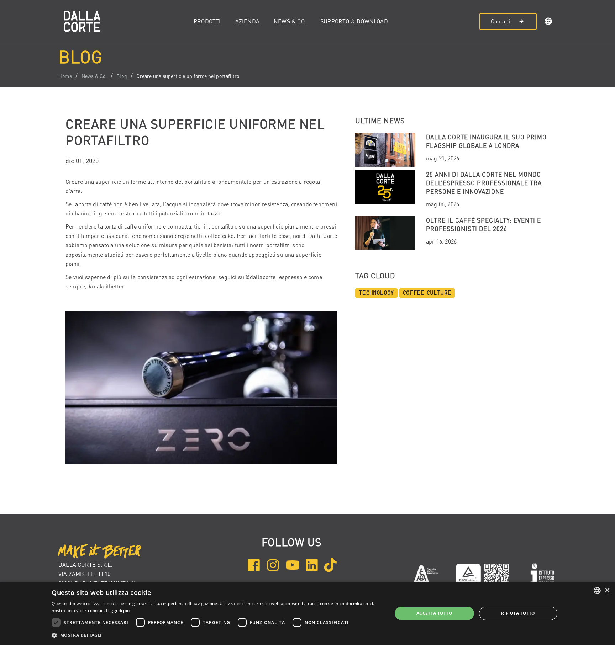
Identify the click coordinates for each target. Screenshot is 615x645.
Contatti (501, 21)
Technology (376, 293)
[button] (548, 22)
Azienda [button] (247, 21)
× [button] (607, 590)
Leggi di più (118, 610)
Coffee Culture (427, 293)
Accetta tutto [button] (434, 613)
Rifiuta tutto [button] (518, 613)
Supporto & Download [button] (354, 21)
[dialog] (307, 613)
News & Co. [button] (290, 21)
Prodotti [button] (207, 21)
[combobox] (597, 590)
